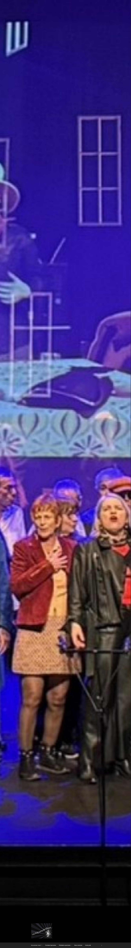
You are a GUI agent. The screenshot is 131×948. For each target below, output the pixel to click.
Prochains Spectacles (50, 945)
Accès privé (88, 945)
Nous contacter (78, 945)
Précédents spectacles (64, 945)
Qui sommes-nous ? (36, 945)
